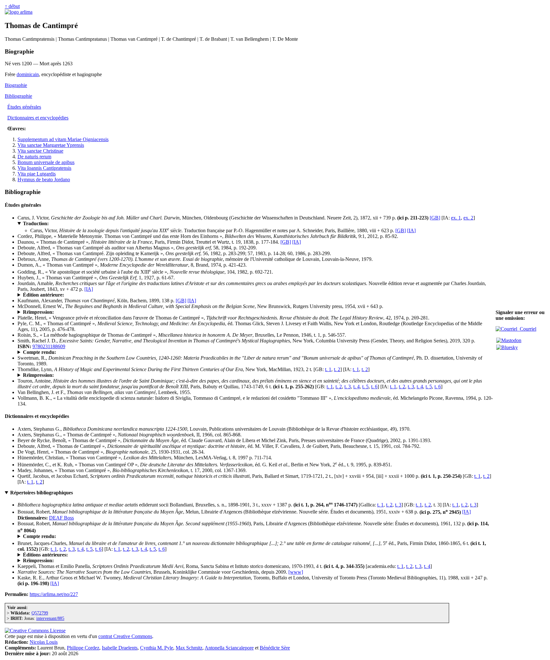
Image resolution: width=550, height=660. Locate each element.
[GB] (435, 217)
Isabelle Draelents (120, 647)
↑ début (12, 6)
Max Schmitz (189, 647)
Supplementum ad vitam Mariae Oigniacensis (63, 139)
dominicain (28, 74)
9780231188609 (48, 346)
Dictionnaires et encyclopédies (37, 117)
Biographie (16, 85)
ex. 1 (456, 217)
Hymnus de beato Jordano (44, 179)
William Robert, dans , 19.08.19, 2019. (86, 352)
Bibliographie (18, 96)
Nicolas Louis (44, 642)
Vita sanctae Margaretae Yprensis (51, 145)
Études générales (24, 107)
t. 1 (328, 369)
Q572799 (40, 612)
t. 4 (356, 386)
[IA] (411, 230)
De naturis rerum (34, 156)
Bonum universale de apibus (46, 162)
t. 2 (337, 369)
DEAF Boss (61, 517)
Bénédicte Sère (275, 647)
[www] (295, 572)
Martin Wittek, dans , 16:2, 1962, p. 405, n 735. (85, 536)
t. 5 (365, 386)
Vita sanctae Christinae (40, 151)
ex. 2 (468, 217)
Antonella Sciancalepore (229, 647)
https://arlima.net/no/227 (54, 594)
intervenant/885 (50, 618)
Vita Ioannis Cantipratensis (44, 168)
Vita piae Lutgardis (37, 173)
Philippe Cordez (83, 647)
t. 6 (374, 386)
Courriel (526, 329)
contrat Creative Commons (125, 636)
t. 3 (347, 386)
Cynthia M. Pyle (156, 647)
